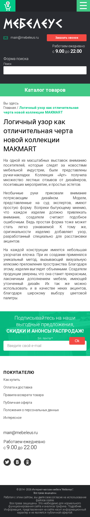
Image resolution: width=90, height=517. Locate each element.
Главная (9, 108)
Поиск (7, 64)
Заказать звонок (66, 37)
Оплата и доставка (17, 387)
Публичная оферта (17, 402)
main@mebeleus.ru (25, 37)
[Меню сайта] (83, 6)
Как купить (11, 379)
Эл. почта (45, 338)
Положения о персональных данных (31, 410)
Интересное (12, 417)
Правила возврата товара (23, 395)
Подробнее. (75, 506)
